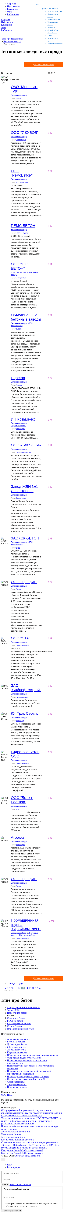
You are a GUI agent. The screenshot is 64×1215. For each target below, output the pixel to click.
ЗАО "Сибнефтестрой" (26, 687)
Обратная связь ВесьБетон (27, 1155)
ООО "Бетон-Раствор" (22, 799)
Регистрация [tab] (13, 1167)
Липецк (18, 329)
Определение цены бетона (20, 1029)
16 (33, 988)
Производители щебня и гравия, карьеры (28, 1076)
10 (12, 988)
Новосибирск (21, 140)
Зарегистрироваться (11, 1211)
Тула (18, 548)
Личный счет (52, 33)
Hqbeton (18, 378)
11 (15, 988)
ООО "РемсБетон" (22, 173)
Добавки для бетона (17, 1044)
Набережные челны (23, 452)
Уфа (17, 809)
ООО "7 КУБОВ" (25, 132)
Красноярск (20, 429)
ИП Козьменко (23, 419)
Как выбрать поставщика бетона (17, 1139)
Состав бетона (14, 1026)
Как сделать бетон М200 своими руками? (22, 1150)
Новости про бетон (17, 1013)
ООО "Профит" (24, 879)
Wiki (9, 11)
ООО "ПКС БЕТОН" (20, 266)
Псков (18, 589)
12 (19, 988)
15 (30, 988)
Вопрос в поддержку (55, 43)
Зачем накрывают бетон (13, 1137)
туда (20, 983)
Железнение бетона (11, 1134)
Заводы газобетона (19, 933)
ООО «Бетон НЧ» (26, 445)
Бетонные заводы (19, 95)
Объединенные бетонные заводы (26, 317)
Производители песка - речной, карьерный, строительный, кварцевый (29, 1072)
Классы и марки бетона (19, 1023)
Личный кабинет (53, 30)
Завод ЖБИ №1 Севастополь (24, 488)
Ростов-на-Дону (22, 182)
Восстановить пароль (20, 1184)
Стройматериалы (18, 425)
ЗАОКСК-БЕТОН (25, 538)
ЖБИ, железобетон (19, 272)
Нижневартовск (22, 697)
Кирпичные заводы (17, 1052)
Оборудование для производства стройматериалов (32, 1055)
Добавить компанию (43, 64)
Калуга (18, 98)
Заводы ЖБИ (13, 1010)
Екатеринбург (21, 278)
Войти (5, 1185)
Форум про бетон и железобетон (23, 1007)
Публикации (13, 6)
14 (26, 988)
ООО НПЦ (7, 1095)
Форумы (11, 3)
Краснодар (20, 721)
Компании (12, 9)
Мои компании (52, 22)
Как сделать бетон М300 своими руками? (22, 1153)
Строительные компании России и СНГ (27, 1079)
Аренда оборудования (18, 1039)
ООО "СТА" (20, 638)
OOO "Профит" (24, 582)
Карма (49, 35)
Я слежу (50, 25)
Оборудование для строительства (24, 1057)
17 (36, 988)
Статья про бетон (16, 1018)
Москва (19, 385)
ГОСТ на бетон (15, 1021)
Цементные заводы (17, 1087)
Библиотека (13, 14)
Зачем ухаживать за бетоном (15, 1131)
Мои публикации (53, 19)
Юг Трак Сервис (25, 713)
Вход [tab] (9, 1164)
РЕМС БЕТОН (23, 225)
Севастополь (21, 498)
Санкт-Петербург (22, 645)
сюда (11, 983)
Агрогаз (17, 837)
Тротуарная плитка (16, 1084)
